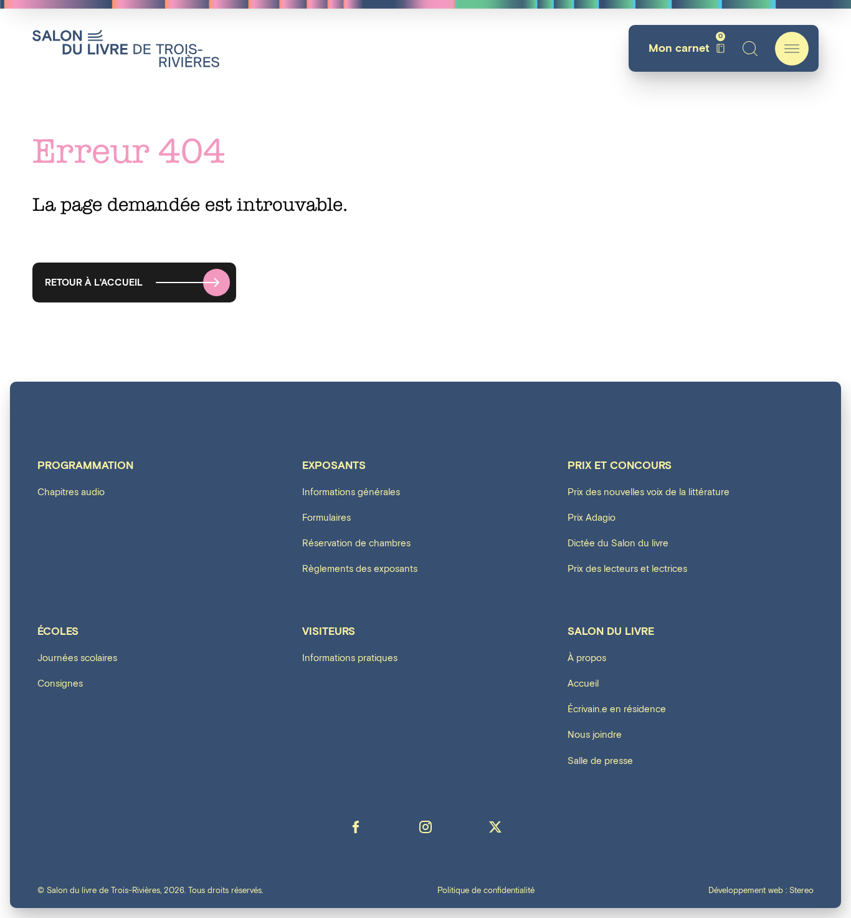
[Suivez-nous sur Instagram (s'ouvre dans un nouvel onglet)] (425, 826)
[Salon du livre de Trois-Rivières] (125, 48)
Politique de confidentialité (486, 891)
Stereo (801, 891)
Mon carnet (686, 48)
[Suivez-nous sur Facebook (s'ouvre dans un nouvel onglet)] (355, 826)
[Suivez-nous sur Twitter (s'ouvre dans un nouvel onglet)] (495, 826)
